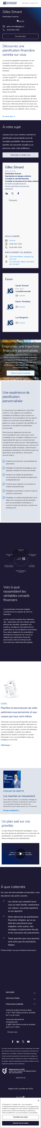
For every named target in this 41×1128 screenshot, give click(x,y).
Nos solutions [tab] (12, 998)
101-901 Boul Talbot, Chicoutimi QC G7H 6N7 (21, 263)
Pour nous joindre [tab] (14, 1004)
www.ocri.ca (20, 1078)
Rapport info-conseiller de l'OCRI (20, 1089)
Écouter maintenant (10, 810)
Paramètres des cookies (20, 1117)
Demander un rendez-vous (20, 155)
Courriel (12, 240)
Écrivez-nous (12, 1032)
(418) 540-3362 (15, 244)
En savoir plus (20, 36)
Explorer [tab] (10, 992)
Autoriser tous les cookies (20, 1123)
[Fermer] (38, 1100)
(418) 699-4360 (13, 30)
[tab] (20, 992)
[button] (29, 3)
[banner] (11, 3)
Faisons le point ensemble (20, 373)
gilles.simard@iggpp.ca (15, 26)
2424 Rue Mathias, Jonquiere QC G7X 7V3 (21, 257)
